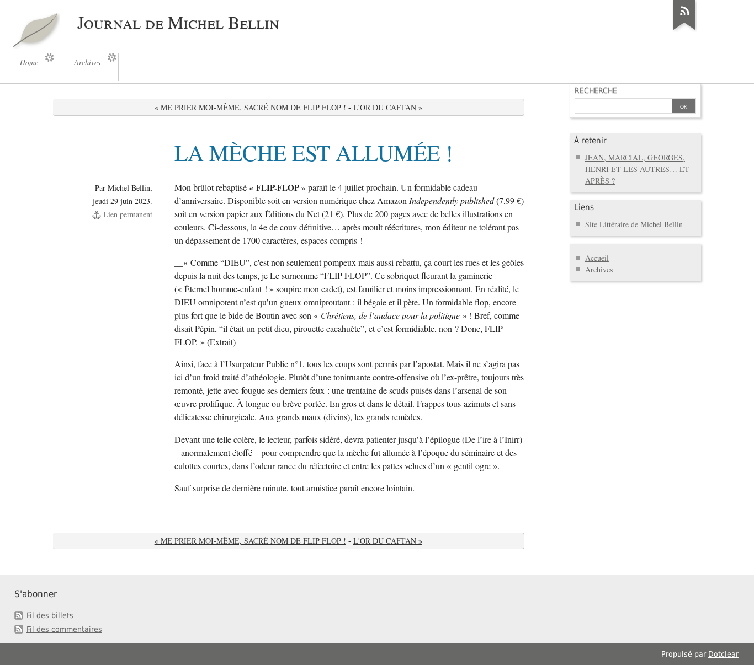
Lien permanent (127, 214)
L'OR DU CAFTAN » (387, 107)
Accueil (597, 258)
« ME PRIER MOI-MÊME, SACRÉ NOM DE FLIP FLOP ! (250, 107)
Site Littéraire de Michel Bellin (634, 224)
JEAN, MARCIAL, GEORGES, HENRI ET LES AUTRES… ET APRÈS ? (637, 169)
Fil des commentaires (64, 629)
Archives (599, 269)
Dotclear (723, 654)
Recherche (596, 90)
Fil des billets (49, 615)
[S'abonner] (684, 29)
